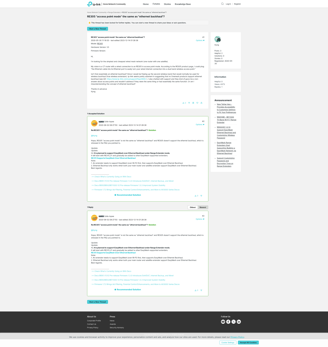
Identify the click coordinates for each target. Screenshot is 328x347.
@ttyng (94, 135)
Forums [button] (156, 4)
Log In (228, 4)
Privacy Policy (92, 327)
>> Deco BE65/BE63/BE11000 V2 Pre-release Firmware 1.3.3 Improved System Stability (128, 185)
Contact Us (91, 324)
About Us (91, 316)
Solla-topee (109, 121)
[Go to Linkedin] (239, 322)
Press (112, 316)
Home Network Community (96, 12)
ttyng (216, 45)
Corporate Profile (94, 321)
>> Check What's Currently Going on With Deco (111, 176)
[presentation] (94, 123)
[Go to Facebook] (228, 322)
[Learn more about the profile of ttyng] (224, 39)
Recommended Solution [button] (128, 195)
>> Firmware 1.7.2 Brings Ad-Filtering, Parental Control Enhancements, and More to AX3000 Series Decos (135, 190)
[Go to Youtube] (223, 322)
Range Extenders (114, 12)
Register (237, 4)
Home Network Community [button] (114, 4)
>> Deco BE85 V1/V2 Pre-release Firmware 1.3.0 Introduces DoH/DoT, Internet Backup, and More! (132, 181)
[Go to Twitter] (234, 322)
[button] (146, 4)
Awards (113, 324)
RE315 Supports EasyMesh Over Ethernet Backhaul (113, 158)
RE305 (100, 43)
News (112, 321)
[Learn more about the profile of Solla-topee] (95, 123)
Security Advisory (117, 327)
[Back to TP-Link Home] (94, 4)
